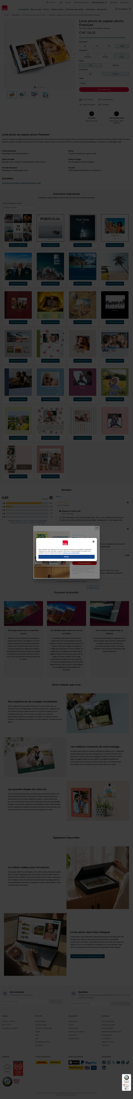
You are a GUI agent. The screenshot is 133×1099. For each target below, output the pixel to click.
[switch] (127, 1088)
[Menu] (130, 1075)
